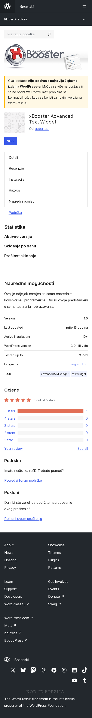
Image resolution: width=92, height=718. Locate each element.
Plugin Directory (15, 19)
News (8, 553)
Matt (10, 625)
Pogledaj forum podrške (23, 480)
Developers (13, 596)
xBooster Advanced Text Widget (51, 118)
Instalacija (16, 179)
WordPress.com (18, 618)
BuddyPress (16, 640)
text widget (79, 374)
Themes (54, 553)
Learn (8, 581)
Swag (54, 604)
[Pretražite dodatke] (49, 34)
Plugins (53, 560)
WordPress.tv (17, 604)
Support (10, 589)
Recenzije (16, 168)
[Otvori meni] (85, 6)
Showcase (56, 545)
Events (53, 589)
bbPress (13, 633)
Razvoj (14, 190)
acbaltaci (42, 128)
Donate (56, 596)
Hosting (10, 560)
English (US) (79, 364)
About (9, 545)
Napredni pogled (22, 201)
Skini (10, 141)
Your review (13, 448)
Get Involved (58, 581)
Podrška (15, 212)
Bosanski (21, 660)
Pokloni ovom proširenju (23, 519)
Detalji (13, 157)
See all (82, 448)
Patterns (55, 567)
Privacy (10, 567)
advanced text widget (54, 374)
